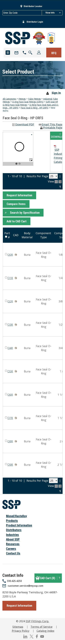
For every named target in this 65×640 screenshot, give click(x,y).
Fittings (22, 98)
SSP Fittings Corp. (37, 621)
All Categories (9, 98)
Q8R (10, 441)
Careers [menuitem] (11, 548)
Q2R (10, 301)
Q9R (10, 464)
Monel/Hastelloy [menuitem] (16, 516)
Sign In (56, 93)
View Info (50, 12)
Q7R (10, 418)
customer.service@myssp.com (25, 585)
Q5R (10, 371)
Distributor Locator (33, 6)
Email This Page (52, 124)
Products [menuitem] (12, 520)
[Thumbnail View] (56, 181)
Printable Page (52, 127)
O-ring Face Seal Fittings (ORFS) (27, 101)
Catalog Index (45, 631)
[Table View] (60, 181)
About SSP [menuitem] (13, 539)
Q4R (10, 348)
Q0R (10, 254)
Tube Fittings (34, 98)
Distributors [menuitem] (13, 530)
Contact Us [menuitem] (13, 553)
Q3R (10, 324)
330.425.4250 (14, 581)
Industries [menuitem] (12, 535)
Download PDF (24, 124)
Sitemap (17, 626)
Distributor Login (35, 21)
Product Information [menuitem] (19, 525)
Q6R (10, 394)
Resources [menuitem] (13, 544)
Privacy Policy (20, 631)
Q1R (10, 278)
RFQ (53, 53)
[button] (19, 195)
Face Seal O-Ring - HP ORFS (34, 107)
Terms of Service (41, 626)
